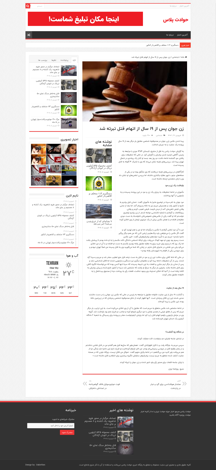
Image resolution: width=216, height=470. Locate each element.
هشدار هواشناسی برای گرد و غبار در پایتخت (165, 384)
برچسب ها (42, 60)
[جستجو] (27, 6)
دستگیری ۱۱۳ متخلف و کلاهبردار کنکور (162, 45)
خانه (183, 57)
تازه (74, 60)
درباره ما (173, 6)
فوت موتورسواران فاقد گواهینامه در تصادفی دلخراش (104, 384)
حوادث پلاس (169, 151)
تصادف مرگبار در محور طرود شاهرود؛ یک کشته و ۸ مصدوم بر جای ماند (46, 69)
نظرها (54, 60)
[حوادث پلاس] (175, 20)
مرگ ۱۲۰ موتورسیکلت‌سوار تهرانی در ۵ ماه (45, 121)
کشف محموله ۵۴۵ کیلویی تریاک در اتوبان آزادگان (99, 166)
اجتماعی (175, 57)
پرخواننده (64, 60)
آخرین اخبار (184, 6)
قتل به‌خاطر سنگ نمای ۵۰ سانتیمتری (48, 95)
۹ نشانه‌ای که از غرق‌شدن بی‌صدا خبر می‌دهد (99, 222)
